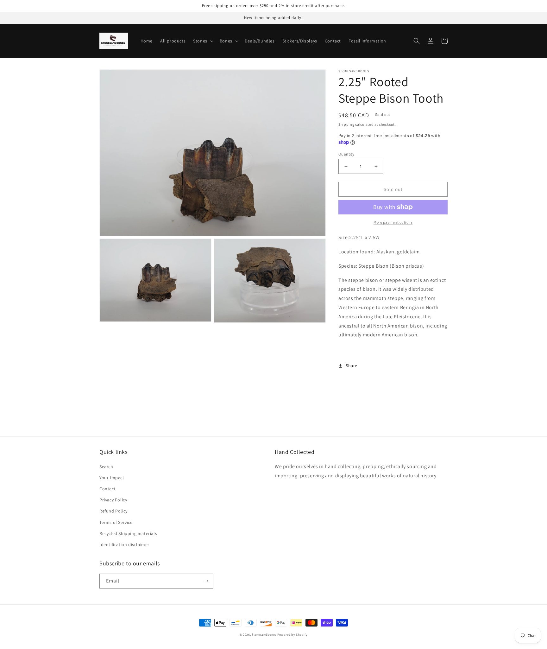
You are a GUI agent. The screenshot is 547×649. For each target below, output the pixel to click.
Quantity (346, 154)
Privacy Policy (113, 500)
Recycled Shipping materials (128, 533)
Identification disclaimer (124, 544)
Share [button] (351, 365)
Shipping (346, 124)
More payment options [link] (393, 222)
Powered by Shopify (292, 635)
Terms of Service (116, 522)
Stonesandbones (264, 635)
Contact (107, 489)
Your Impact (111, 477)
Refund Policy (113, 511)
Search (106, 466)
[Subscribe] (206, 581)
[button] (202, 41)
